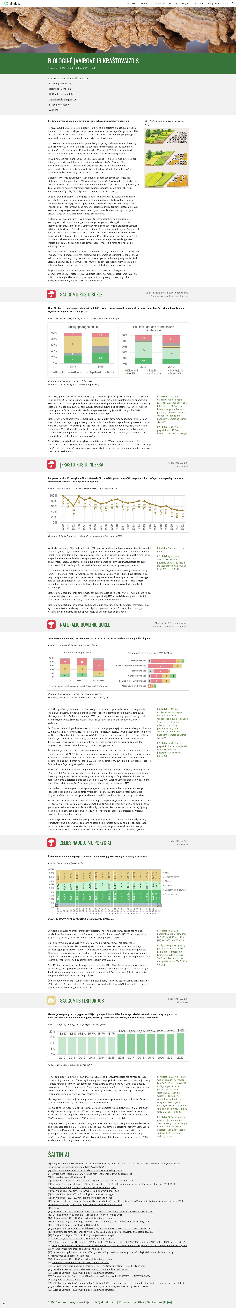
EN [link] (226, 3)
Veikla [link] (144, 3)
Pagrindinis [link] (131, 3)
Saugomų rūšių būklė (60, 83)
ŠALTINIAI (53, 109)
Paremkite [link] (199, 3)
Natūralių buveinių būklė (62, 94)
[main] (118, 63)
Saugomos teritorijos (59, 104)
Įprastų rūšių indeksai (60, 88)
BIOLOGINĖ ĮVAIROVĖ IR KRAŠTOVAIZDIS (68, 78)
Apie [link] (176, 3)
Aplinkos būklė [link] (160, 3)
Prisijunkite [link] (213, 3)
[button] (233, 3)
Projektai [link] (186, 3)
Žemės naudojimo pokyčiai (62, 99)
